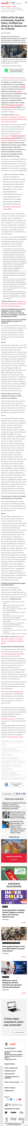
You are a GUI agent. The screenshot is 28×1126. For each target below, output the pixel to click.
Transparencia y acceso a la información (11, 1077)
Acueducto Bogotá (17, 741)
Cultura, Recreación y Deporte (11, 943)
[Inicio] (5, 2)
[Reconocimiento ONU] (5, 1112)
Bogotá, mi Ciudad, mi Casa (11, 77)
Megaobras (5, 741)
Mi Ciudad (8, 6)
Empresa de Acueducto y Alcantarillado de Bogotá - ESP (11, 750)
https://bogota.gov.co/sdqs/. (15, 737)
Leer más (23, 922)
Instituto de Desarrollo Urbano (12, 140)
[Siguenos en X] (14, 1099)
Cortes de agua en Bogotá (10, 758)
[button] (15, 794)
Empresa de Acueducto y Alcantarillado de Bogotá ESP (11, 774)
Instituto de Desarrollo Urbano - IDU (13, 778)
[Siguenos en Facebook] (8, 1099)
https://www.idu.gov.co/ (8, 719)
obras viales (17, 765)
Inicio (2, 6)
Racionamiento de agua (9, 762)
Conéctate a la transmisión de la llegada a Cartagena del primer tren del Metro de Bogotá (13, 303)
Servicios (21, 762)
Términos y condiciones (21, 1118)
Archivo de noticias (9, 1073)
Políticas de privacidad (13, 1118)
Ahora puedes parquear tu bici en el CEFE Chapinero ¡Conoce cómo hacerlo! (13, 948)
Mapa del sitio (6, 1119)
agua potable (6, 765)
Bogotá (23, 87)
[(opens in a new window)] (22, 794)
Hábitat (14, 6)
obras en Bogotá (7, 769)
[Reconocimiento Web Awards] (21, 1112)
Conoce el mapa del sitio (11, 1067)
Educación (5, 977)
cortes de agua (6, 754)
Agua (3, 745)
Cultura (5, 906)
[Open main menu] (10, 2)
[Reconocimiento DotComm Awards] (13, 1112)
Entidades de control (10, 1070)
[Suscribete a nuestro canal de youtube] (20, 1099)
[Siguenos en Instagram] (17, 1099)
